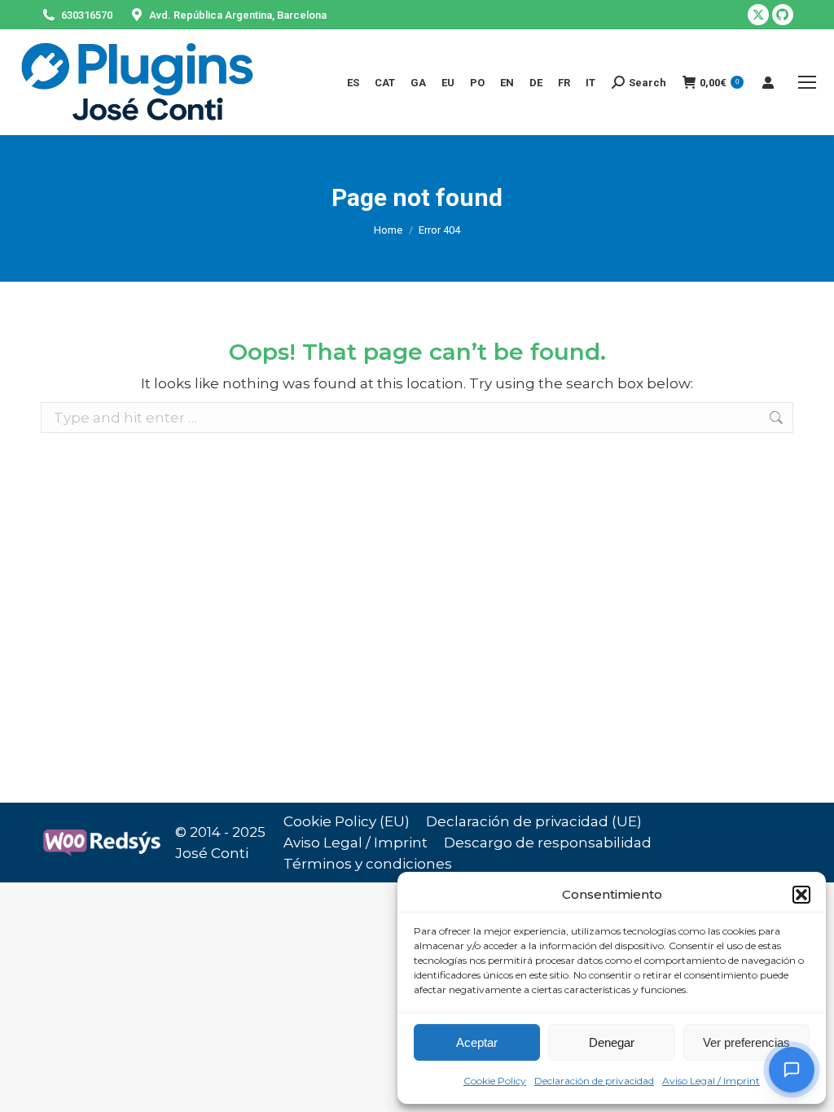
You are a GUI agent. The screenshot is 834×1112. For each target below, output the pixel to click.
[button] (801, 895)
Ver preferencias (746, 1042)
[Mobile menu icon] (807, 82)
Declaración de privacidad (594, 1081)
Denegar (611, 1042)
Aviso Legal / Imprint (711, 1081)
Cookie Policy (494, 1081)
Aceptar (477, 1042)
